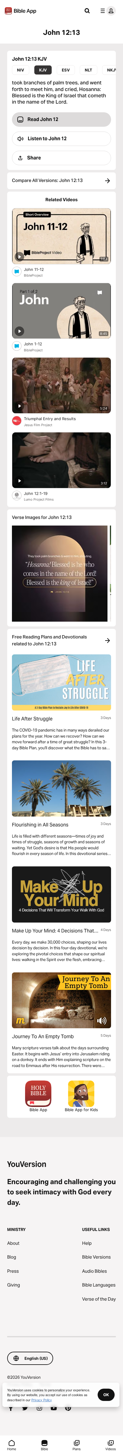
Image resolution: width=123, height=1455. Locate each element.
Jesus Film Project (38, 425)
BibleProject (33, 275)
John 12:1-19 (40, 493)
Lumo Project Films (39, 499)
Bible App (38, 1109)
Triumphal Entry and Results (55, 418)
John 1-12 (38, 343)
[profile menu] (107, 11)
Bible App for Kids (81, 1109)
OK (106, 1394)
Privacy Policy (41, 1399)
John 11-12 (39, 269)
